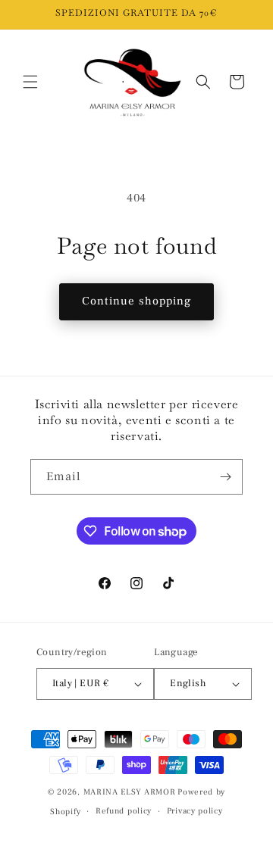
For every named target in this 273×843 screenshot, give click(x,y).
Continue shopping (136, 301)
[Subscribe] (225, 477)
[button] (30, 81)
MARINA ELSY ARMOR (129, 792)
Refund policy (124, 810)
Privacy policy (195, 810)
